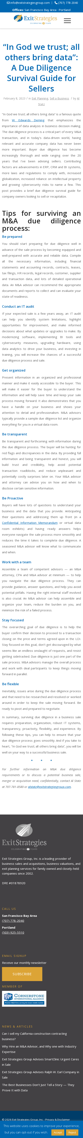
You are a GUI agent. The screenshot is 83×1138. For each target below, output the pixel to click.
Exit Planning (40, 98)
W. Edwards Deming (28, 120)
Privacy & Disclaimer (57, 1119)
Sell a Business (59, 98)
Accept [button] (58, 1132)
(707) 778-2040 (13, 921)
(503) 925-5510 (13, 932)
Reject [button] (72, 1132)
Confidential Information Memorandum (30, 523)
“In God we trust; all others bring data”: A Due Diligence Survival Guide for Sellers (41, 67)
